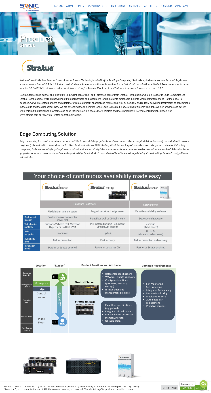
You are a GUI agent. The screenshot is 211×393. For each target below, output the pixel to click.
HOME (58, 6)
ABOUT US (73, 6)
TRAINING (118, 6)
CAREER (166, 6)
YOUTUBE (150, 6)
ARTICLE (134, 6)
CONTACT (181, 6)
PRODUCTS (95, 6)
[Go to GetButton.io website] (204, 390)
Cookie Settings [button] (170, 387)
